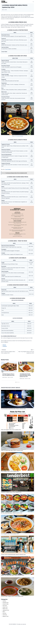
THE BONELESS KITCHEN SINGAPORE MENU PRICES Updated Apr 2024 (25, 375)
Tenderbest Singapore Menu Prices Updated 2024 (11, 492)
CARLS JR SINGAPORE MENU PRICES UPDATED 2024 (12, 450)
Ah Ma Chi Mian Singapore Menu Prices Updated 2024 (12, 596)
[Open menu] (33, 1)
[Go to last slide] (2, 371)
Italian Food (5, 608)
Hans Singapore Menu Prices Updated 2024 (10, 471)
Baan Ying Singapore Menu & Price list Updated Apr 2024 (26, 351)
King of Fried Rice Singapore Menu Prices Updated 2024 (8, 351)
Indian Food (5, 607)
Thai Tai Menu (8, 169)
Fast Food (5, 605)
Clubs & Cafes (5, 604)
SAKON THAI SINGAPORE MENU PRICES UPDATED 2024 (12, 575)
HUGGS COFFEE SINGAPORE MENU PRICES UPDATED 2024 (13, 554)
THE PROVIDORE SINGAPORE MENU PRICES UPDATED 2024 (13, 408)
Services (4, 613)
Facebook (5, 346)
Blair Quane (5, 377)
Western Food (5, 616)
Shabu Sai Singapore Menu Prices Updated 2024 (11, 429)
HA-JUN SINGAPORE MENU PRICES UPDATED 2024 (11, 513)
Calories (4, 600)
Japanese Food (6, 610)
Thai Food (5, 614)
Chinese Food (5, 602)
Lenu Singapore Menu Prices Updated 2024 (10, 533)
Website (4, 344)
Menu (4, 611)
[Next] (32, 371)
